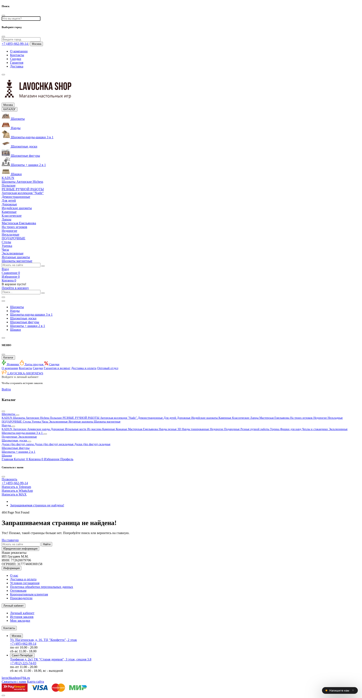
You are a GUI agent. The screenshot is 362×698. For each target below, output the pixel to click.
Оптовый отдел (107, 368)
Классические (241, 417)
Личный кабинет (22, 613)
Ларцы (254, 417)
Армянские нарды (39, 429)
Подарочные (232, 429)
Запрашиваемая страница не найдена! (37, 505)
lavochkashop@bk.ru (16, 678)
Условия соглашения (24, 583)
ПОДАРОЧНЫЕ (12, 421)
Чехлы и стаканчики (315, 429)
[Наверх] (3, 695)
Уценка (37, 421)
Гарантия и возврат (57, 368)
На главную (10, 540)
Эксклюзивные (59, 421)
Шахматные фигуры (24, 322)
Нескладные (335, 417)
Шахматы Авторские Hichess (31, 417)
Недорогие (320, 417)
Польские (56, 417)
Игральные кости (76, 429)
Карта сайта (35, 681)
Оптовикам (18, 590)
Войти (6, 389)
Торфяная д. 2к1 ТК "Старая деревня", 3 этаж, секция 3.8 (50, 659)
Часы (45, 421)
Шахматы (17, 307)
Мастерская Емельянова (274, 417)
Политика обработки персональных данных (41, 587)
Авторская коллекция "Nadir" (119, 417)
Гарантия (16, 62)
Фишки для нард (291, 429)
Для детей (170, 417)
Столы (27, 421)
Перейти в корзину (15, 288)
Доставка (16, 66)
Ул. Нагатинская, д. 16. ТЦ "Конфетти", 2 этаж (43, 640)
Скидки (15, 59)
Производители (21, 598)
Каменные (225, 417)
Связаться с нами (14, 681)
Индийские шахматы (204, 417)
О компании (19, 51)
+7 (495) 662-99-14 (23, 643)
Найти (46, 544)
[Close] (3, 36)
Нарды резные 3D (170, 429)
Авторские (20, 429)
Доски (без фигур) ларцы (18, 444)
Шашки (15, 329)
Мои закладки (20, 620)
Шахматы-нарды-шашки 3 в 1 (31, 314)
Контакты (17, 55)
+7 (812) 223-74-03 (23, 663)
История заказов (22, 617)
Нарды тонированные (196, 429)
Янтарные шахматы (81, 421)
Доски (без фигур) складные (92, 444)
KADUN (7, 417)
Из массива (94, 429)
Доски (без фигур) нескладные (54, 444)
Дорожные (184, 417)
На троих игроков (301, 417)
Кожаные (122, 429)
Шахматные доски (23, 318)
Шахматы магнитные (107, 421)
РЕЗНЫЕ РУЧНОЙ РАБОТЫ (81, 417)
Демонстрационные (151, 417)
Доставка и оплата (83, 368)
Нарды (15, 311)
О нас (14, 575)
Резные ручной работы (255, 429)
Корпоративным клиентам (29, 594)
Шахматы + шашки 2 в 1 (27, 326)
